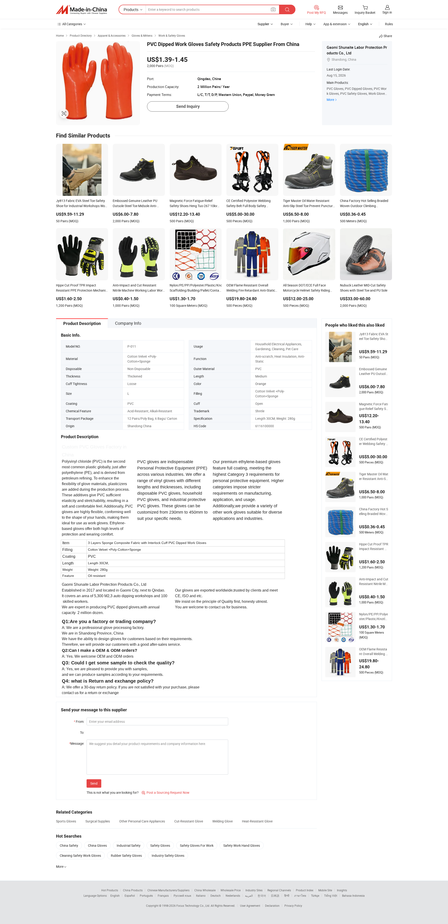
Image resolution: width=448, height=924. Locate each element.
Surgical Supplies (97, 821)
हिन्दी (286, 895)
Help (308, 24)
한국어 (262, 895)
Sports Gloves (66, 821)
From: (79, 721)
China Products (133, 890)
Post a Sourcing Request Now (165, 792)
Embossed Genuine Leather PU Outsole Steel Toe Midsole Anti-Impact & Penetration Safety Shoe (373, 371)
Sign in (387, 12)
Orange (260, 383)
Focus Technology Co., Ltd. (193, 905)
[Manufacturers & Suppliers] (81, 9)
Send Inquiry (188, 106)
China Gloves (97, 845)
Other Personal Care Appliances (142, 821)
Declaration (272, 905)
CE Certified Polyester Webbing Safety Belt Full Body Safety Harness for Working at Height (373, 441)
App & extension (335, 24)
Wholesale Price (230, 890)
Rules (389, 24)
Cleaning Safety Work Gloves (80, 855)
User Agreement (250, 905)
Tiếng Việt (330, 895)
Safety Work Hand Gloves (241, 845)
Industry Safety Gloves (168, 855)
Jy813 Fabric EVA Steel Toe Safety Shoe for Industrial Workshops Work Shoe (373, 336)
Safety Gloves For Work (197, 845)
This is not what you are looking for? (113, 792)
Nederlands (233, 895)
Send (94, 783)
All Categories (72, 24)
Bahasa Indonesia (353, 895)
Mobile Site (325, 890)
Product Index (304, 890)
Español (130, 895)
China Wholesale (205, 890)
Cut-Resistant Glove (188, 821)
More (330, 99)
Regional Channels (279, 890)
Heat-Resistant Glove (257, 821)
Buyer (285, 24)
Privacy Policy (293, 905)
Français (163, 895)
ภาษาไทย (300, 895)
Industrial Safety (128, 845)
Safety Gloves (160, 845)
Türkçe (315, 895)
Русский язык (182, 895)
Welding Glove (222, 821)
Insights (342, 890)
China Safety (69, 845)
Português (146, 895)
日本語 (275, 895)
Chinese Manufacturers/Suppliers (168, 890)
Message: (76, 743)
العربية (249, 895)
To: (82, 732)
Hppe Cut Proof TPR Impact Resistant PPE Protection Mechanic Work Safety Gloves (373, 546)
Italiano (201, 895)
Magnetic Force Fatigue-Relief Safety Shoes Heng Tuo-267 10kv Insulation (373, 406)
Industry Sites (253, 890)
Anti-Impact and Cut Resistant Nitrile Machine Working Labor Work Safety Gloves (373, 581)
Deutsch (215, 895)
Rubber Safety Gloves (126, 855)
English (115, 895)
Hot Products (109, 890)
